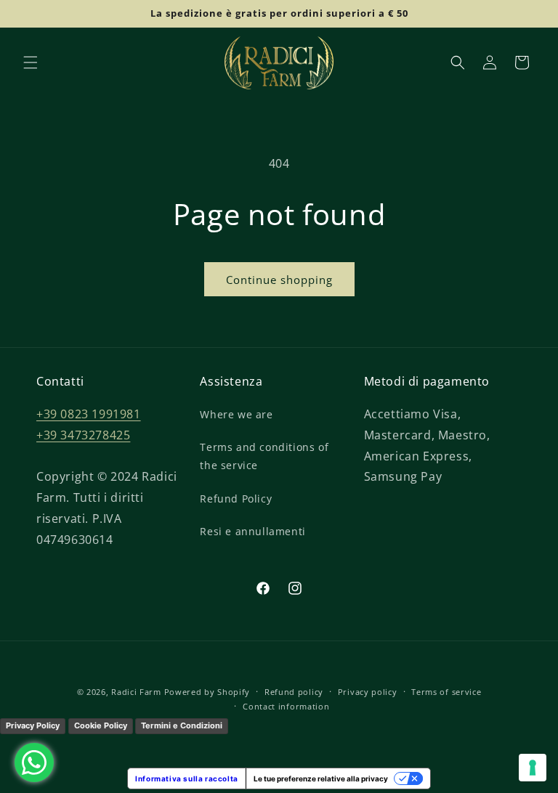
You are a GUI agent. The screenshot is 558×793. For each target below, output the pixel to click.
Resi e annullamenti (252, 531)
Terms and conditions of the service (264, 456)
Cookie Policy (100, 725)
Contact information (286, 706)
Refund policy (293, 691)
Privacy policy (367, 691)
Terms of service (446, 691)
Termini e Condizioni (181, 725)
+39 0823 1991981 (88, 414)
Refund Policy (236, 498)
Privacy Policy (33, 725)
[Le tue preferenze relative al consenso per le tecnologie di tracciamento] (532, 767)
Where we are (236, 414)
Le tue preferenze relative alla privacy (321, 778)
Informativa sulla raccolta (186, 778)
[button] (30, 62)
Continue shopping (279, 279)
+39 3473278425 (83, 435)
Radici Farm (136, 691)
